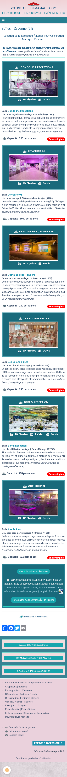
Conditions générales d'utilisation (33, 758)
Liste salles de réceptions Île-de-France (33, 600)
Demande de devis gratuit (22, 728)
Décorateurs (11, 694)
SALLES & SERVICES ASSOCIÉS (33, 645)
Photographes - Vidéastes (18, 691)
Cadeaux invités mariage (36, 713)
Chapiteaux (11, 687)
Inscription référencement (35, 616)
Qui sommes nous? (18, 731)
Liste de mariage (13, 713)
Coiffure (28, 702)
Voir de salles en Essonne (33, 571)
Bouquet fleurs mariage (17, 717)
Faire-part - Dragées (16, 706)
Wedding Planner (13, 702)
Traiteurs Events (28, 694)
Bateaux (22, 687)
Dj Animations (12, 698)
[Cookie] (7, 770)
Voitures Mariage (30, 698)
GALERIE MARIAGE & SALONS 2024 (33, 671)
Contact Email (16, 735)
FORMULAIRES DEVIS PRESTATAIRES (33, 658)
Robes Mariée (12, 709)
